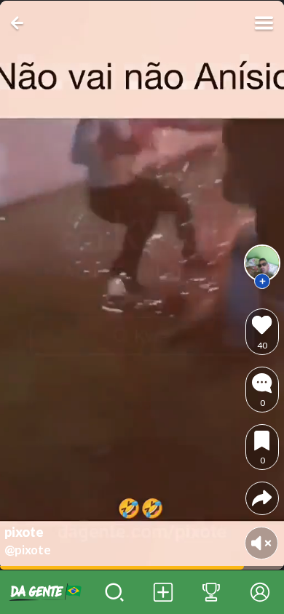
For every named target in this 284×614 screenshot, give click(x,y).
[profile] (262, 262)
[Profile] (259, 592)
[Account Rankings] (211, 592)
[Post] (162, 592)
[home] (45, 592)
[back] (20, 23)
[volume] (261, 543)
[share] (261, 498)
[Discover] (114, 592)
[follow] (262, 282)
